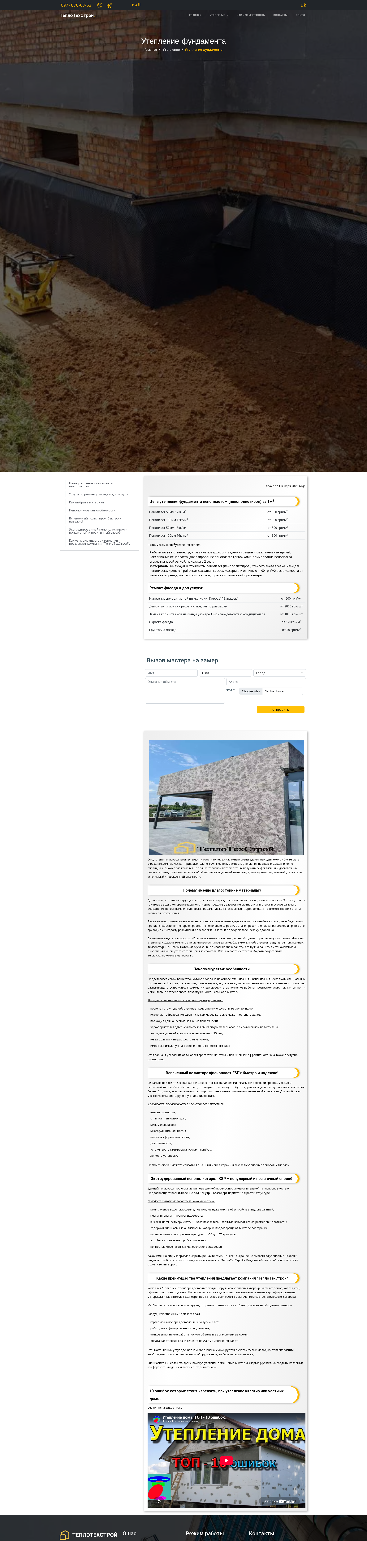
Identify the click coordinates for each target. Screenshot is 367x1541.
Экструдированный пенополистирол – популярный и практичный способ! (98, 531)
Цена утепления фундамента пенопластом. (91, 484)
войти (300, 15)
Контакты (280, 15)
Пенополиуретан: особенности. (92, 510)
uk (303, 5)
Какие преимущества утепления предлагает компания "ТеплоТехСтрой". (99, 542)
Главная (195, 15)
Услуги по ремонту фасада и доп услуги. (98, 494)
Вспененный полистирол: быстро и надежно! (95, 519)
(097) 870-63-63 (76, 5)
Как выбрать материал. (86, 502)
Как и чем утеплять (251, 15)
